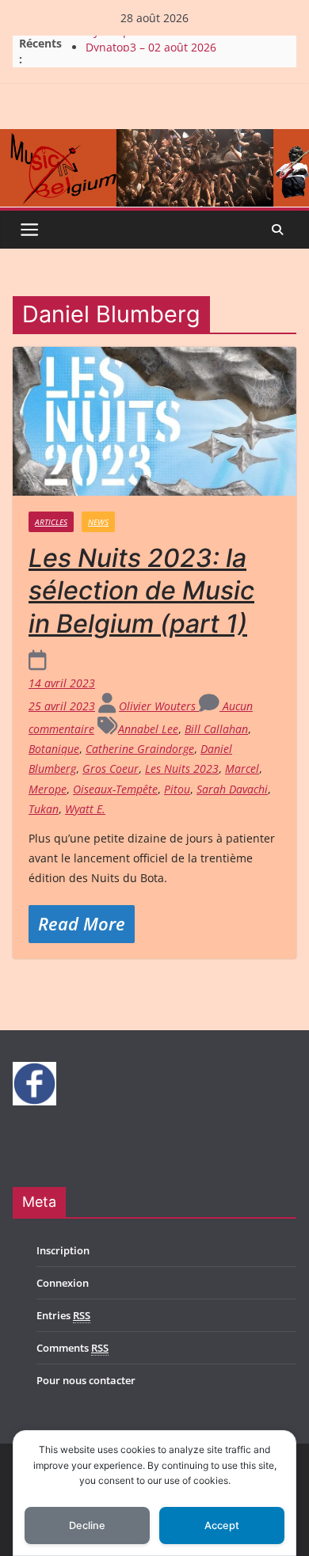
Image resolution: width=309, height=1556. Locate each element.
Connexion (62, 1283)
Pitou (177, 789)
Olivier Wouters (159, 705)
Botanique (54, 748)
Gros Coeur (110, 768)
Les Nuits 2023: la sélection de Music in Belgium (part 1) (141, 590)
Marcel (242, 768)
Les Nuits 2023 (182, 768)
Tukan (44, 808)
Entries (63, 1315)
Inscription (63, 1250)
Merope (48, 789)
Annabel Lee (148, 728)
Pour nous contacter (85, 1380)
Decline (87, 1525)
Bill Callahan (216, 728)
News (98, 521)
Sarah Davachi (232, 789)
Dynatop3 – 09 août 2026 (151, 39)
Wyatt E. (85, 808)
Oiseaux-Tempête (115, 789)
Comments (72, 1348)
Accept (221, 1525)
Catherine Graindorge (140, 748)
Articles (51, 521)
